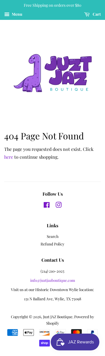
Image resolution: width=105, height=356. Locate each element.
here (8, 157)
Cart (96, 14)
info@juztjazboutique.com (52, 280)
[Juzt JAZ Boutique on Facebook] (46, 205)
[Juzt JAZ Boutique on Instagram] (58, 205)
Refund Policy (52, 243)
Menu (16, 14)
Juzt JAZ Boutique (58, 316)
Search (53, 236)
